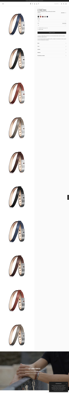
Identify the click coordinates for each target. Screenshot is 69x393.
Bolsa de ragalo (41, 29)
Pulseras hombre (40, 8)
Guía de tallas (64, 23)
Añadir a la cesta (52, 32)
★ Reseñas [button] (68, 197)
